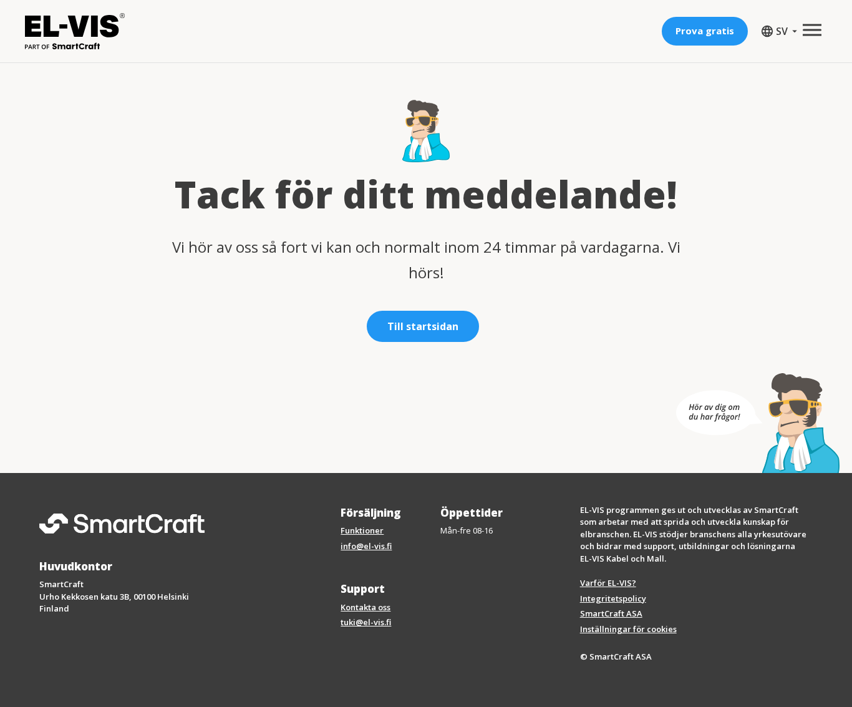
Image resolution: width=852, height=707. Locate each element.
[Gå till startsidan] (75, 31)
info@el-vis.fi (366, 546)
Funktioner (362, 530)
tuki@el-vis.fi (366, 622)
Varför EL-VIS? (608, 582)
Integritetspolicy (613, 598)
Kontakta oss (365, 607)
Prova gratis (704, 30)
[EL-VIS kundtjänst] (758, 423)
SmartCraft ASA (611, 613)
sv (777, 31)
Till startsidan (422, 326)
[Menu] (812, 30)
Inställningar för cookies (628, 629)
